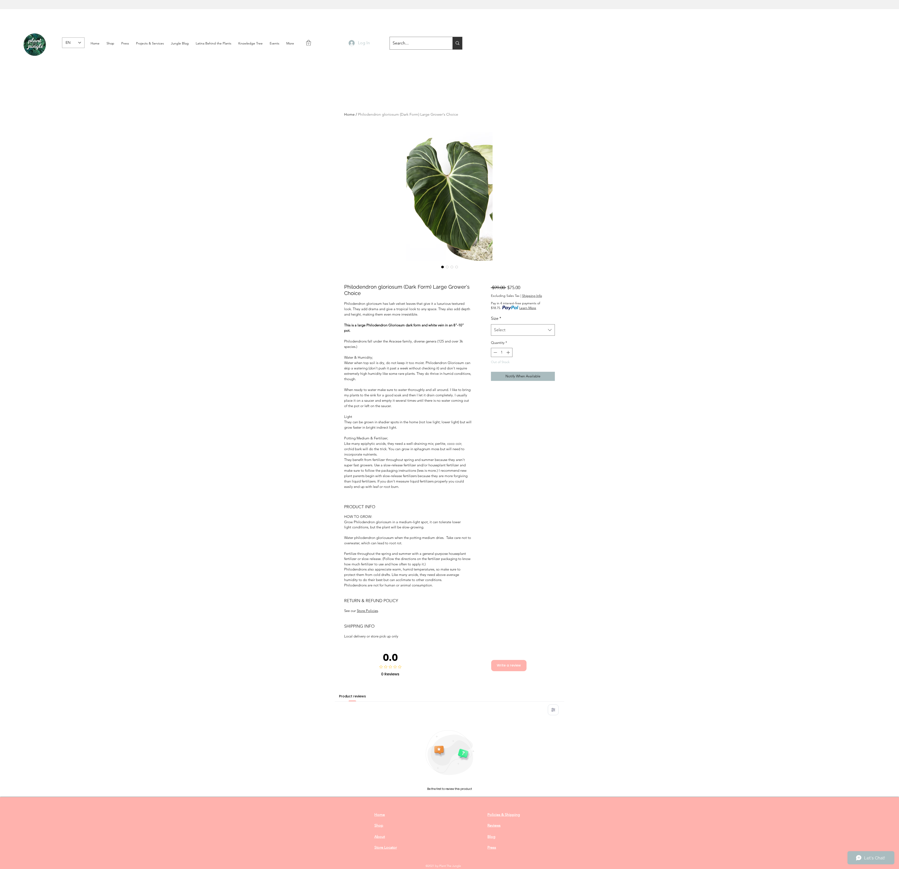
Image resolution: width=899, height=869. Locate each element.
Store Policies (367, 610)
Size (496, 318)
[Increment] (508, 352)
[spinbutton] (501, 352)
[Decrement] (495, 352)
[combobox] (523, 330)
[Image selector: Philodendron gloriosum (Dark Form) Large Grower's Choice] (442, 267)
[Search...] (457, 43)
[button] (125, 43)
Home (349, 114)
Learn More (527, 308)
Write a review (509, 665)
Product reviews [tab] (352, 696)
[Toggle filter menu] (553, 709)
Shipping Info (532, 296)
